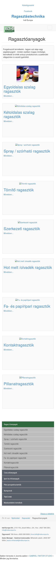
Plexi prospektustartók (12, 485)
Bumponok (8, 491)
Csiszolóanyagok (10, 473)
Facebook (28, 11)
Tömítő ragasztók (19, 189)
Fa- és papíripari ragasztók (27, 306)
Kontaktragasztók (19, 345)
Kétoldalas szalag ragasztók (19, 114)
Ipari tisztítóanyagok (11, 479)
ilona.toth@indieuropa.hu (40, 534)
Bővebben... (9, 96)
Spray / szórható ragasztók (27, 151)
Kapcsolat (26, 518)
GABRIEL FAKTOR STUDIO (40, 555)
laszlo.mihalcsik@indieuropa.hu (18, 540)
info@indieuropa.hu (9, 530)
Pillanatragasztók (19, 383)
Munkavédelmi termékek (13, 503)
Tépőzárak (8, 497)
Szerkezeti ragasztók (22, 228)
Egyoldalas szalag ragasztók (19, 89)
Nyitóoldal (15, 518)
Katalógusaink (28, 5)
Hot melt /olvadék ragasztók (28, 267)
